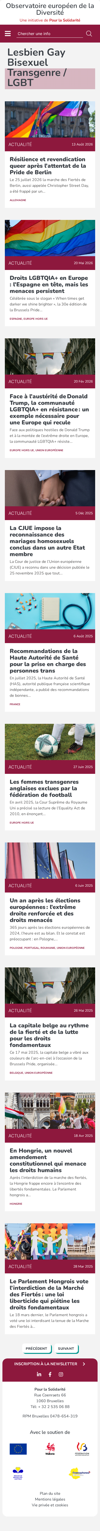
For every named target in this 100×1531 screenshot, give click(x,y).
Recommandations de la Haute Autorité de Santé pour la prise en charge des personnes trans (48, 661)
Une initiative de (50, 20)
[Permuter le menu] (8, 33)
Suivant (66, 1348)
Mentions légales (50, 1499)
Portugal (31, 948)
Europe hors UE (36, 319)
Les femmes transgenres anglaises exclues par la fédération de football (44, 788)
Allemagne (18, 200)
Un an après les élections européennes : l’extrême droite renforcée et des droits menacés (45, 910)
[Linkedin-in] (39, 1374)
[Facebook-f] (50, 1374)
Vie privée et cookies (50, 1505)
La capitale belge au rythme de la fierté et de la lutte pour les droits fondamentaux (49, 1035)
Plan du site (50, 1493)
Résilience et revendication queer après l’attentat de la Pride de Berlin (48, 165)
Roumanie (48, 948)
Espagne (16, 319)
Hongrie (16, 1204)
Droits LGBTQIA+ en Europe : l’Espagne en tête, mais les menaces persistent (49, 284)
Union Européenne (49, 450)
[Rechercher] (90, 33)
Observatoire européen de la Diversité (50, 9)
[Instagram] (61, 1374)
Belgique (16, 1073)
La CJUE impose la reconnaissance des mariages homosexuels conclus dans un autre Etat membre (47, 541)
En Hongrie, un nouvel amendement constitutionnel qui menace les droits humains (48, 1160)
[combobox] (50, 33)
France (15, 704)
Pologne (16, 948)
